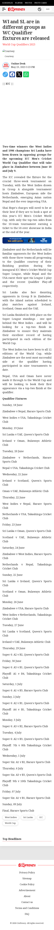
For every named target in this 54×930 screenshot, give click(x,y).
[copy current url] (5, 74)
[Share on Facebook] (12, 74)
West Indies (11, 817)
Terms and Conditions (27, 908)
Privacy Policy (27, 873)
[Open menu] (4, 9)
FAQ (27, 914)
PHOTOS (28, 3)
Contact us (27, 902)
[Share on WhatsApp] (26, 74)
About (27, 896)
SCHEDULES (7, 3)
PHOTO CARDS (40, 3)
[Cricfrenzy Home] (16, 9)
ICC (41, 817)
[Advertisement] (27, 115)
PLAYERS (19, 3)
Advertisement (27, 890)
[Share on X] (19, 74)
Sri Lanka (28, 817)
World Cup (10, 823)
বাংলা (47, 9)
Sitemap (27, 878)
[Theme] (39, 9)
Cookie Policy (27, 884)
